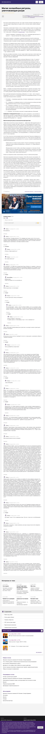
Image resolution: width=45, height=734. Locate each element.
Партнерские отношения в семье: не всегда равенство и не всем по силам (19, 680)
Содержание (7, 611)
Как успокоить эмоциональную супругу (12, 663)
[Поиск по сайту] (37, 2)
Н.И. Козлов (27, 15)
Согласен (40, 727)
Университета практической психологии (35, 16)
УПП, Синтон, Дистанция (9, 622)
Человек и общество (8, 619)
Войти (41, 2)
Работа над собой (8, 614)
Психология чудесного (29, 191)
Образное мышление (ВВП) (9, 683)
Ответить (5, 233)
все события (38, 652)
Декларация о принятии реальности (11, 685)
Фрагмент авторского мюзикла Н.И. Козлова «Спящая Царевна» (17, 659)
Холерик (5, 698)
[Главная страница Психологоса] (7, 2)
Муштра (4, 682)
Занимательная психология (10, 627)
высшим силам (22, 32)
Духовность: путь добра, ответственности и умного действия (17, 665)
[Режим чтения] (3, 16)
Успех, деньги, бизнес (9, 617)
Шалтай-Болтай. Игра (8, 700)
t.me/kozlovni (32, 17)
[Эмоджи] (38, 223)
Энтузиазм (5, 695)
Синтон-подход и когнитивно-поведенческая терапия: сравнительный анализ (20, 667)
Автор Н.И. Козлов (38, 191)
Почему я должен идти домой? (10, 676)
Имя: (5, 218)
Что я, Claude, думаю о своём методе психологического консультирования (19, 661)
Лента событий (7, 630)
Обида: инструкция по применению (11, 668)
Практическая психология (10, 624)
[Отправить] (39, 223)
